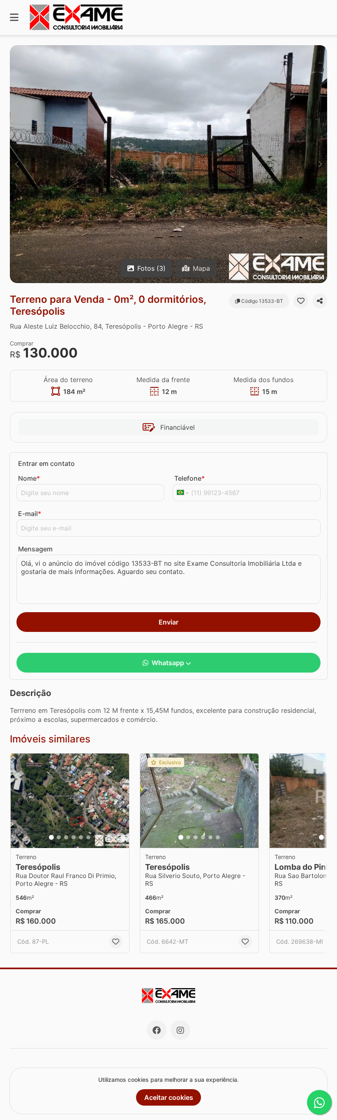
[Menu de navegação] (14, 17)
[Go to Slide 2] (59, 837)
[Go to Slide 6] (88, 837)
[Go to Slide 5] (81, 837)
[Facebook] (156, 1030)
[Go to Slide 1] (51, 837)
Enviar (168, 622)
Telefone (189, 478)
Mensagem (35, 549)
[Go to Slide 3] (66, 837)
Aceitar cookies (168, 1097)
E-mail (29, 513)
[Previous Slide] (17, 164)
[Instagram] (180, 1030)
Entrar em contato (46, 463)
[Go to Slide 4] (74, 837)
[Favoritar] (300, 300)
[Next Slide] (320, 164)
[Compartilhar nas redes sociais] (319, 300)
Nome (29, 478)
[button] (168, 164)
